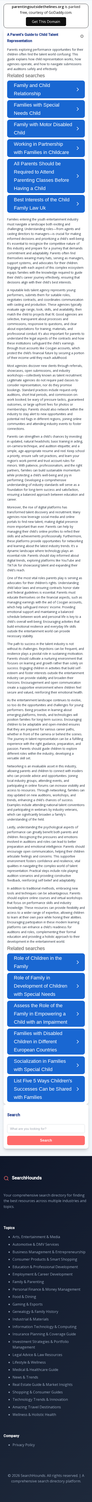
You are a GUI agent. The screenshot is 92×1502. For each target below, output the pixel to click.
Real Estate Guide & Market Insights (43, 1384)
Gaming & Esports (28, 1304)
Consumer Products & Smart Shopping (45, 1259)
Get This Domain (46, 21)
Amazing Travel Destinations (37, 1407)
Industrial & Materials (31, 1319)
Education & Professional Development (45, 1266)
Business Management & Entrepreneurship (49, 1251)
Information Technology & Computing (45, 1326)
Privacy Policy (24, 1444)
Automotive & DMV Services (36, 1244)
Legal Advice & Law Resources (37, 1354)
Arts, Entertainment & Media (36, 1236)
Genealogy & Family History (35, 1311)
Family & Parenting (28, 1281)
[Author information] (82, 36)
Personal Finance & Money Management (46, 1289)
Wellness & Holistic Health (34, 1414)
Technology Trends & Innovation (40, 1399)
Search (46, 1140)
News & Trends (25, 1377)
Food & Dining (24, 1296)
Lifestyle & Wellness (29, 1362)
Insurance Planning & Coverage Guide (44, 1334)
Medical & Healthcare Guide (35, 1369)
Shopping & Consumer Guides (38, 1392)
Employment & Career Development (43, 1274)
